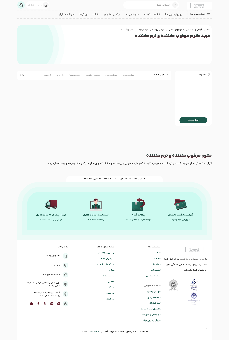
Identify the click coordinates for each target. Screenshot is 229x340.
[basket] (21, 5)
